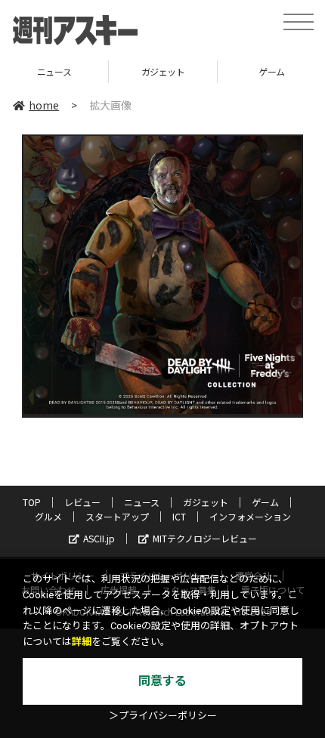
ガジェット (100, 71)
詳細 (81, 641)
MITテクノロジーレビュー (205, 538)
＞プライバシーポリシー (163, 715)
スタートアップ (117, 516)
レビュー (82, 502)
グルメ (48, 516)
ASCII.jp (99, 538)
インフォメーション (250, 516)
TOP (32, 502)
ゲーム (209, 71)
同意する (162, 681)
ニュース (141, 502)
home (44, 105)
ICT (179, 516)
